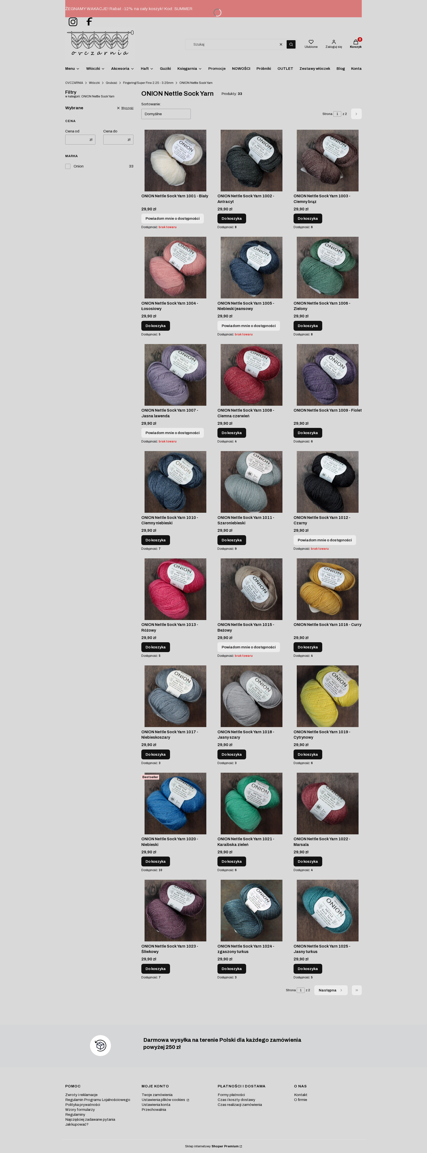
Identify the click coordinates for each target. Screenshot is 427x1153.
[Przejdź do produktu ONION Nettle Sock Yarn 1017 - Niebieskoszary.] (175, 696)
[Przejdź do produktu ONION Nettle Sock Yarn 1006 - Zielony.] (328, 267)
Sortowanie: (151, 104)
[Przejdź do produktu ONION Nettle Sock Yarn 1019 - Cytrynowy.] (328, 696)
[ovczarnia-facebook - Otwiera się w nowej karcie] (87, 22)
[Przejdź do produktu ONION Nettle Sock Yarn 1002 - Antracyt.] (251, 160)
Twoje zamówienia (157, 1095)
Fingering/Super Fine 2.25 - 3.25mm (148, 83)
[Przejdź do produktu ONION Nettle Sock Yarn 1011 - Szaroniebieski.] (251, 482)
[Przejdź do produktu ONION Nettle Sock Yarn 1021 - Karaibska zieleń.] (251, 803)
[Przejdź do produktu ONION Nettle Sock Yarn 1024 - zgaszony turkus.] (251, 910)
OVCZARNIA (74, 83)
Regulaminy (75, 1114)
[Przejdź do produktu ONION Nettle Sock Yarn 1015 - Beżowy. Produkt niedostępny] (251, 589)
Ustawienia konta (156, 1105)
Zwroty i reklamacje (81, 1095)
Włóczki (94, 83)
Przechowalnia (154, 1110)
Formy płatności (231, 1095)
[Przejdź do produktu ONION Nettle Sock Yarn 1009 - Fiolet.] (328, 375)
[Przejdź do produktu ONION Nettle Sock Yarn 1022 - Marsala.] (328, 803)
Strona (327, 114)
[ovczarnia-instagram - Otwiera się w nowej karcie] (71, 22)
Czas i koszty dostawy (236, 1100)
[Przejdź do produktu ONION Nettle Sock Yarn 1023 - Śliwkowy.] (175, 910)
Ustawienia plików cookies (164, 1100)
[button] (291, 44)
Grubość (111, 83)
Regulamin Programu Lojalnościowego (97, 1100)
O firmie (300, 1100)
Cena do (110, 131)
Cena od (72, 131)
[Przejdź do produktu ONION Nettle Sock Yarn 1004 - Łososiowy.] (175, 267)
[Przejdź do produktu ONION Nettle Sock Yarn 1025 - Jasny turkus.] (328, 910)
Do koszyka (232, 218)
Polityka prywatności (82, 1105)
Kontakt (300, 1095)
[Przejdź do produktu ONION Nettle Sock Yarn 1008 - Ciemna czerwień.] (251, 375)
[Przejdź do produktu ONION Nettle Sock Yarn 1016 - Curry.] (328, 589)
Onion (79, 166)
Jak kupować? (76, 1124)
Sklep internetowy (212, 1146)
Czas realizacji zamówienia (240, 1105)
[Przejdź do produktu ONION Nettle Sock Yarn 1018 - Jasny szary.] (251, 696)
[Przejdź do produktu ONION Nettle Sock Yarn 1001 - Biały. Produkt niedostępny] (175, 160)
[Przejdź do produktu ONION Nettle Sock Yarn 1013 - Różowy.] (175, 589)
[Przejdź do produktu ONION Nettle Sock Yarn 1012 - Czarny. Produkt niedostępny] (328, 482)
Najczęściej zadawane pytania (90, 1119)
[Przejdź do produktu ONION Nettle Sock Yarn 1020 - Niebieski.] (175, 803)
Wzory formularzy (80, 1110)
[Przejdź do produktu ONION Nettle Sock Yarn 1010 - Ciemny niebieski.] (175, 482)
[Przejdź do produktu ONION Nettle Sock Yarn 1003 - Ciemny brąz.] (328, 160)
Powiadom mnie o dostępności (173, 218)
